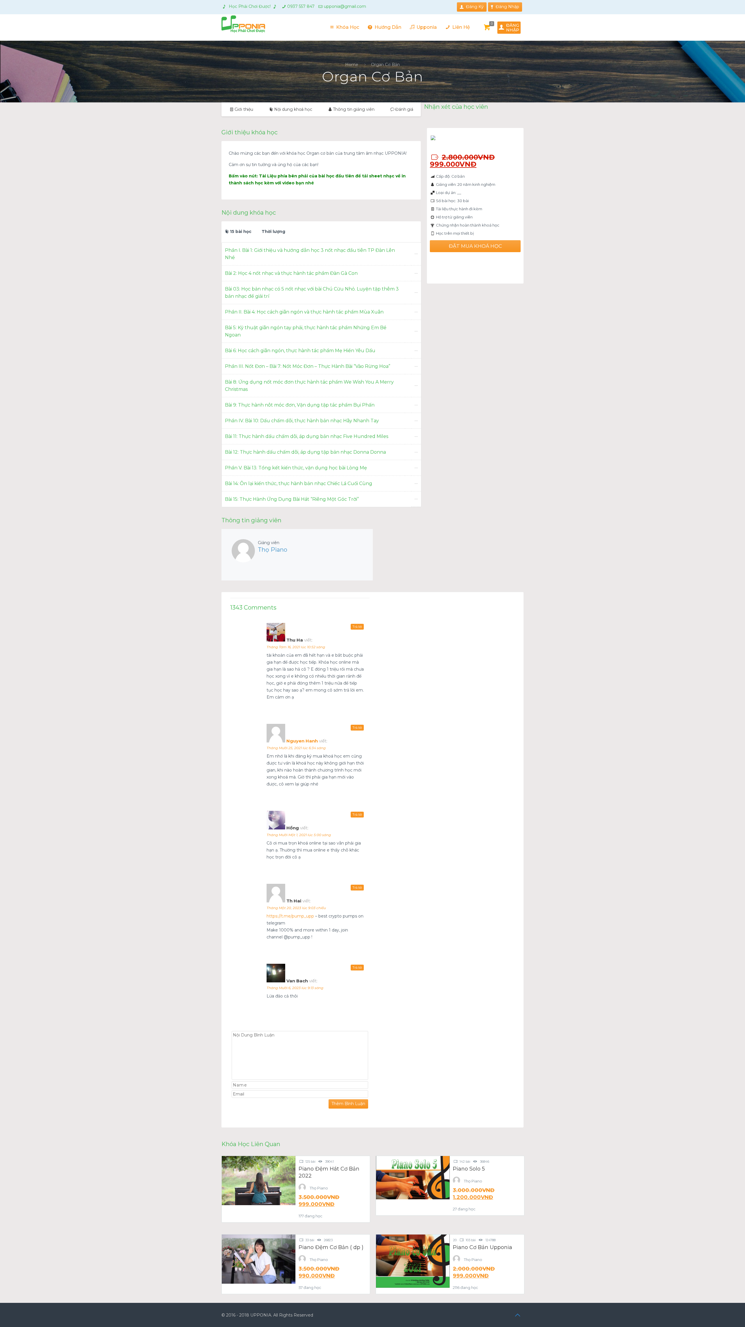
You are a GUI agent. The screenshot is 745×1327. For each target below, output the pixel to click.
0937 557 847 (301, 6)
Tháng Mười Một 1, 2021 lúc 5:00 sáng (299, 835)
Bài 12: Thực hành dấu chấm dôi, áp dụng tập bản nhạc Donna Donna (305, 452)
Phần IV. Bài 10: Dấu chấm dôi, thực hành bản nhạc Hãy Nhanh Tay (302, 420)
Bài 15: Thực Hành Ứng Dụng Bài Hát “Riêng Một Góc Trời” (292, 499)
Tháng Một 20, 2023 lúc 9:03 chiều (296, 908)
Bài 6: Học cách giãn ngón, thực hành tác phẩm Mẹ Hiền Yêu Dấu (300, 350)
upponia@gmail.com (345, 6)
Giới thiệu (244, 109)
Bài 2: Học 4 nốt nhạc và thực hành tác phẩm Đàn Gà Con (291, 273)
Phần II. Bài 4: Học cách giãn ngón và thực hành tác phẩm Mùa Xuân (304, 312)
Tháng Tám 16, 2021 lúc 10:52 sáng (296, 647)
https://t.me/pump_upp (290, 916)
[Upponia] (243, 23)
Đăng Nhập (507, 6)
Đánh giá (404, 109)
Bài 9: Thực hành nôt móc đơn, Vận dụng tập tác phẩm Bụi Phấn (300, 405)
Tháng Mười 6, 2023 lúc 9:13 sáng (295, 988)
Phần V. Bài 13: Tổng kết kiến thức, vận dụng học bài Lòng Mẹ (296, 468)
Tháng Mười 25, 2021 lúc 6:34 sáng (296, 748)
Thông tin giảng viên (353, 109)
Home (351, 64)
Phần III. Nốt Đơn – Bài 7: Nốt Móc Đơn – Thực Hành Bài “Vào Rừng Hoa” (307, 366)
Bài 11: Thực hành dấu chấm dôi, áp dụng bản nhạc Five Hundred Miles (306, 436)
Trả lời (357, 627)
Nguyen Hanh (302, 741)
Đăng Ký (475, 6)
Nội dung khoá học (293, 109)
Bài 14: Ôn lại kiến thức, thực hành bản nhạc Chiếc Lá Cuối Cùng (298, 483)
